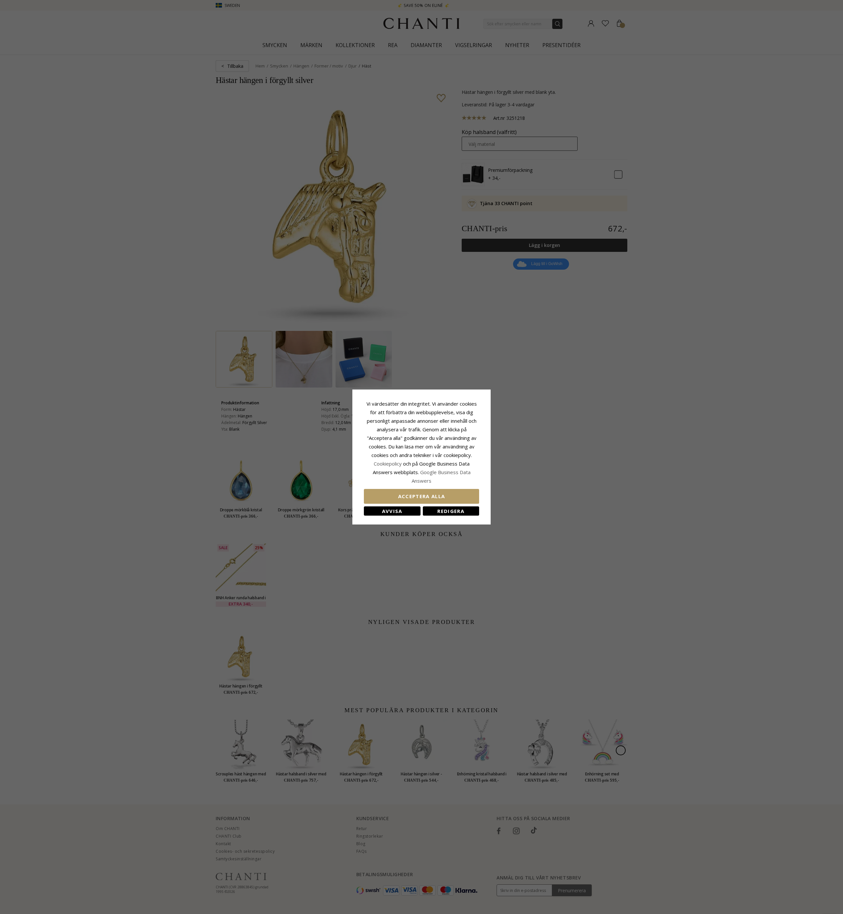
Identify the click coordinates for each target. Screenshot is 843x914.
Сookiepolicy (388, 463)
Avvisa (392, 511)
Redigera (450, 511)
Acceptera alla (421, 496)
